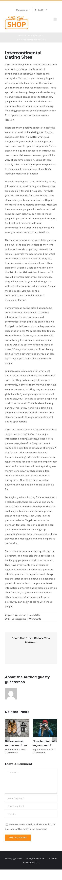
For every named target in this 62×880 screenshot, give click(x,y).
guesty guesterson (17, 615)
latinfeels (41, 69)
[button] (7, 736)
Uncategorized (19, 619)
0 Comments (34, 619)
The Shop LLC (32, 862)
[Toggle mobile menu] (55, 19)
